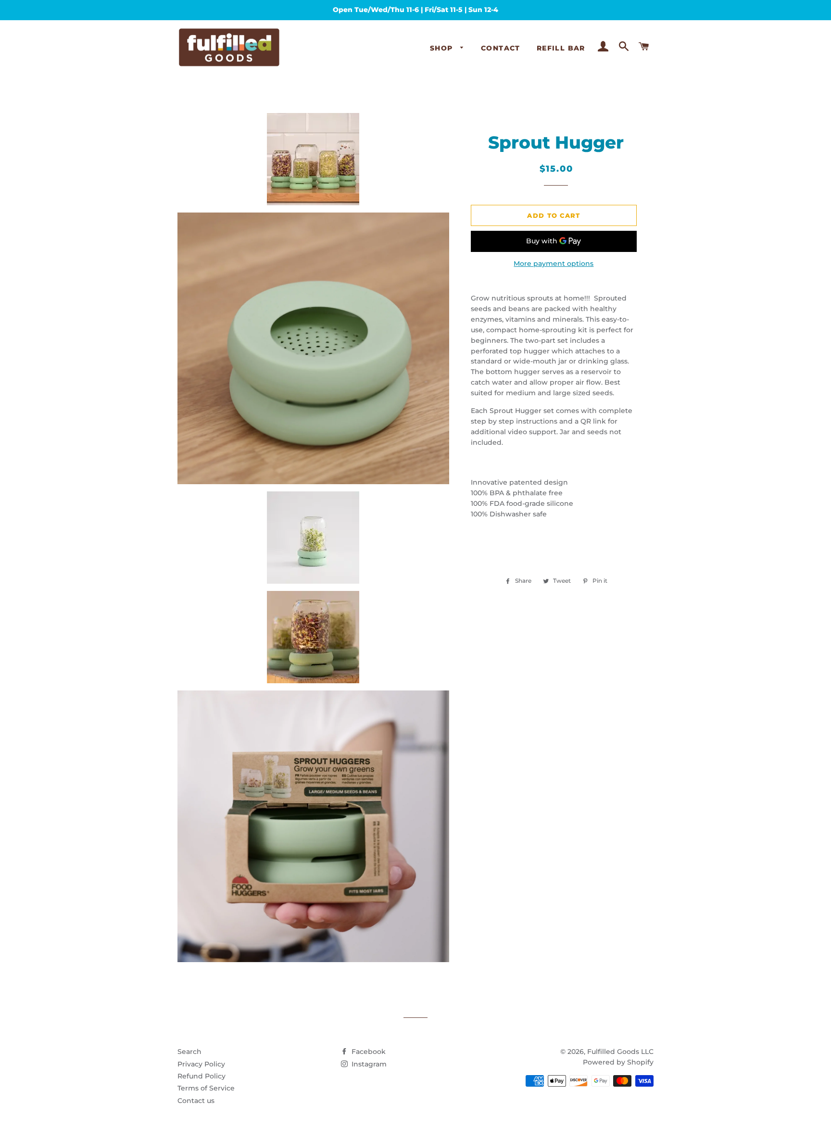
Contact (500, 48)
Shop (442, 48)
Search (189, 1051)
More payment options (553, 263)
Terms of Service (206, 1088)
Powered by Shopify (618, 1062)
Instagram (368, 1064)
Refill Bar (561, 48)
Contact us (195, 1100)
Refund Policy (201, 1076)
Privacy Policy (201, 1064)
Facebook (368, 1051)
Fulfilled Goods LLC (620, 1051)
